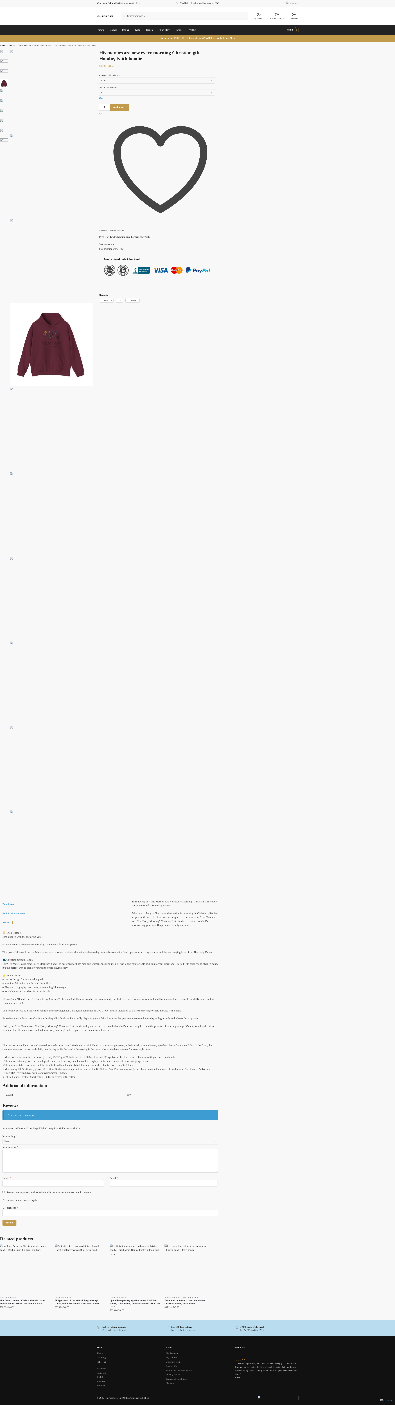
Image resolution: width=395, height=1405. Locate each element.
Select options (25, 1316)
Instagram (101, 1373)
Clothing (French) (191, 1297)
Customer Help (277, 18)
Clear (101, 98)
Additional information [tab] (13, 913)
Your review (10, 1147)
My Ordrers (171, 1357)
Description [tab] (8, 904)
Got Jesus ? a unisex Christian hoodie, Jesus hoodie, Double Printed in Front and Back (22, 1302)
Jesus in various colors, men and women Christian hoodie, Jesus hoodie (185, 1302)
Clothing (11, 45)
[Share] (96, 52)
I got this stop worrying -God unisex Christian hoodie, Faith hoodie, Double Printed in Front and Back (135, 1303)
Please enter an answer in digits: (20, 1200)
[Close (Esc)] (94, 52)
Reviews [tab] (7, 922)
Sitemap (170, 1383)
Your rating (9, 1136)
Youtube (101, 1385)
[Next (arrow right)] (96, 60)
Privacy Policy (173, 1374)
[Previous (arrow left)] (94, 60)
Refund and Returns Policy (179, 1370)
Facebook (101, 1368)
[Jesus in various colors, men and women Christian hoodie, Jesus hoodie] (190, 1269)
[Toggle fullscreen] (94, 56)
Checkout (294, 18)
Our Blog (101, 1357)
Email (114, 1178)
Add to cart (119, 107)
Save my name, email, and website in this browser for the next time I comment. (49, 1192)
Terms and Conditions (176, 1379)
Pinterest (101, 1381)
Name (6, 1178)
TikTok (100, 1377)
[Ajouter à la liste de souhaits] (46, 1248)
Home (2, 45)
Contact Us (171, 1366)
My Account (258, 18)
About (100, 1353)
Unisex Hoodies (24, 45)
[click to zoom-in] (51, 91)
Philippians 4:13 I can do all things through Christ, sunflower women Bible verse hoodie (77, 1302)
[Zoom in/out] (96, 56)
